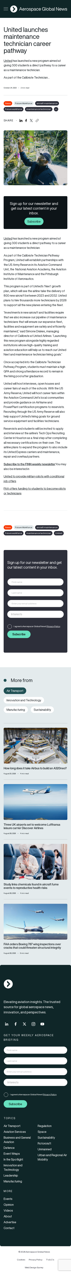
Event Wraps (12, 1154)
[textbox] (31, 614)
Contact (9, 1228)
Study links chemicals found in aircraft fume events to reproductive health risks (31, 886)
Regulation (45, 1126)
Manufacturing (13, 1181)
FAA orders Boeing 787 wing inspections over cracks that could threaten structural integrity (32, 945)
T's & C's (50, 1259)
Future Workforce (23, 103)
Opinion (9, 1205)
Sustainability (46, 1138)
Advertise (10, 1222)
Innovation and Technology (13, 1167)
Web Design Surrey (34, 1267)
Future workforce (13, 109)
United (8, 61)
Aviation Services (15, 1132)
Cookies (21, 1259)
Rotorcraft (44, 1143)
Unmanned (45, 1149)
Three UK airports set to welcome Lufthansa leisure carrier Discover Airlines (32, 826)
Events (8, 1199)
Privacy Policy (53, 626)
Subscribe (34, 221)
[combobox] (35, 614)
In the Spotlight (13, 1159)
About (8, 1216)
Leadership (11, 1175)
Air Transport (12, 1126)
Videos (8, 1210)
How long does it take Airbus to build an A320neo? (35, 768)
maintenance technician (38, 109)
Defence (9, 1148)
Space (42, 1132)
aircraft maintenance (47, 103)
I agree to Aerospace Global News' (37, 626)
